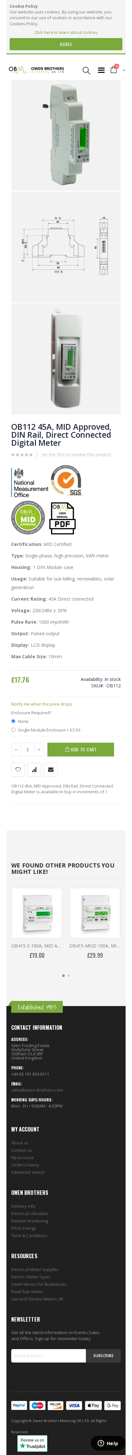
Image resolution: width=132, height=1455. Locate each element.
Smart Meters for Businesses (38, 1284)
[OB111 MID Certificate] (28, 533)
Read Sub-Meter (27, 1291)
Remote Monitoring (29, 1221)
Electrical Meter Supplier (35, 1269)
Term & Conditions (29, 1235)
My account (22, 1157)
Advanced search (28, 1172)
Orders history (25, 1165)
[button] (63, 976)
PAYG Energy (23, 1228)
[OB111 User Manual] (62, 533)
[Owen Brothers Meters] (36, 70)
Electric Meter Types (30, 1277)
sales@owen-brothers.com (37, 1090)
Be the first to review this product (76, 455)
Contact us (21, 1150)
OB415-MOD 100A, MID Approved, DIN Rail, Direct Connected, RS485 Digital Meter (95, 946)
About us (20, 1143)
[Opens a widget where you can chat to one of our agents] (108, 1444)
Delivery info (23, 1206)
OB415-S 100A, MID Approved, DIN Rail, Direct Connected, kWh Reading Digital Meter (37, 946)
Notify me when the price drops (41, 704)
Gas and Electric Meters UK (37, 1299)
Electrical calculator (30, 1213)
